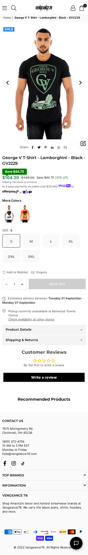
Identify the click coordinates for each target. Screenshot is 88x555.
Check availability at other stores (31, 319)
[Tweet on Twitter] (39, 147)
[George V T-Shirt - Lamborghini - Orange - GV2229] (25, 214)
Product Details (18, 329)
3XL (31, 256)
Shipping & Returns (22, 340)
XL (71, 241)
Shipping (6, 182)
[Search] (14, 8)
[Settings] (73, 8)
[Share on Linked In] (52, 147)
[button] (81, 8)
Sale (9, 29)
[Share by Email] (65, 147)
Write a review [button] (44, 377)
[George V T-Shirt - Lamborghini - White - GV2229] (9, 214)
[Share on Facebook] (32, 147)
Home (7, 17)
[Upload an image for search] (83, 143)
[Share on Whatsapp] (58, 147)
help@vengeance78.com (19, 454)
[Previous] (8, 82)
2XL (11, 256)
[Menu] (4, 8)
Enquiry (41, 272)
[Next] (80, 82)
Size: (7, 230)
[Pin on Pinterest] (45, 147)
